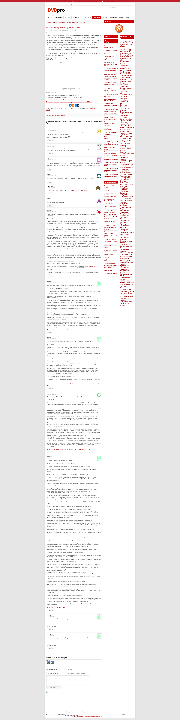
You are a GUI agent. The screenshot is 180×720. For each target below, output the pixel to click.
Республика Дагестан (124, 183)
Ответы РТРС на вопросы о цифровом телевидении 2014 (111, 170)
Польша (122, 162)
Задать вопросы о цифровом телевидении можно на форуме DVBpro (69, 102)
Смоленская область (124, 250)
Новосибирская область (125, 148)
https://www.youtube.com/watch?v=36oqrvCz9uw (59, 641)
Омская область (125, 149)
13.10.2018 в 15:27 (51, 616)
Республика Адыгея (126, 167)
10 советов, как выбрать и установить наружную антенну (111, 70)
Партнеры (78, 712)
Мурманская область (124, 135)
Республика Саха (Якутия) (126, 208)
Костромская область (124, 109)
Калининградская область (126, 89)
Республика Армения (126, 174)
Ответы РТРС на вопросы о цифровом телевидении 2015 (111, 176)
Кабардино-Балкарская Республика (124, 84)
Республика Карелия (124, 195)
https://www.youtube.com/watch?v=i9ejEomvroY (59, 622)
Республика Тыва (126, 214)
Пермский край (126, 161)
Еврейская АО (125, 72)
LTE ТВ (104, 17)
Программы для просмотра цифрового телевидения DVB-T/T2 (110, 90)
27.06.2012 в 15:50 (52, 187)
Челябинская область (125, 282)
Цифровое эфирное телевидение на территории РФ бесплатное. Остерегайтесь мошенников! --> (90, 1)
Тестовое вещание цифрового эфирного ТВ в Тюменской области (65, 97)
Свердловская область (126, 242)
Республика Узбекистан (123, 218)
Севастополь (124, 244)
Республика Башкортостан (126, 177)
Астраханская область (124, 48)
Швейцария (123, 291)
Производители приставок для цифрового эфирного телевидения (111, 84)
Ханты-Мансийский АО (126, 276)
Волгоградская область (125, 62)
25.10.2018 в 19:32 (51, 635)
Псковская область (127, 166)
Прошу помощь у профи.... (111, 273)
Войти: (48, 660)
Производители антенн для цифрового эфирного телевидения (111, 123)
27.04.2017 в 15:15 (51, 282)
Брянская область (126, 55)
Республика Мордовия (124, 204)
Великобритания (125, 56)
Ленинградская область (126, 126)
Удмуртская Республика (124, 266)
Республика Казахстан (124, 189)
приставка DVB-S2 (109, 270)
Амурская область (127, 43)
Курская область (125, 120)
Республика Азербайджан (124, 170)
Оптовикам (93, 4)
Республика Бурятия (124, 180)
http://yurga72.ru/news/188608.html (56, 607)
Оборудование (58, 17)
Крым (126, 117)
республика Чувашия (125, 304)
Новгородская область (125, 144)
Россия (53, 115)
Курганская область (126, 119)
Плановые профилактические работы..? (109, 259)
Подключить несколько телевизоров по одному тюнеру (110, 241)
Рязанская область (124, 230)
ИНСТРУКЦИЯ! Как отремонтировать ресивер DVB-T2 (111, 64)
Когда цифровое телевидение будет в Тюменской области (63, 95)
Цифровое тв (107, 190)
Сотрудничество (70, 712)
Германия (129, 70)
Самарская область (127, 232)
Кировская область (124, 106)
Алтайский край (126, 41)
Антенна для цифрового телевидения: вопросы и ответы (110, 52)
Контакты (62, 712)
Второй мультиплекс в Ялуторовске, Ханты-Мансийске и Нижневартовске (67, 99)
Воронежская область (125, 69)
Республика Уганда (125, 215)
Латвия (129, 124)
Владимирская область (125, 59)
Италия (128, 81)
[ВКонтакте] (70, 105)
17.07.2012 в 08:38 (51, 200)
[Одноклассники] (73, 105)
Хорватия (122, 279)
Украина (123, 269)
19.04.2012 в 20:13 (51, 159)
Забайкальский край (126, 75)
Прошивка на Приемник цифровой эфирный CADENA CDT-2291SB (110, 212)
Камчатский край (126, 95)
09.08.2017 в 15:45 (51, 394)
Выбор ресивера (108, 254)
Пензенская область (124, 158)
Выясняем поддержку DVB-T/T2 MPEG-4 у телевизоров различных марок (67, 190)
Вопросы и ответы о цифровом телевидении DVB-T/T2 (110, 58)
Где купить (97, 17)
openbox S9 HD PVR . (109, 221)
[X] (78, 105)
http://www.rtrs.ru (92, 266)
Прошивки (67, 17)
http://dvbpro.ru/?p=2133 (70, 30)
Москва (129, 133)
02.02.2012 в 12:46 (51, 130)
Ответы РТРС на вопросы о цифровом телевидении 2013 (111, 164)
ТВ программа (86, 712)
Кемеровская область (125, 102)
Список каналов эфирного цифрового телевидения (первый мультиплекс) (111, 111)
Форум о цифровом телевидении (65, 4)
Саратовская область (124, 235)
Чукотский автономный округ (126, 288)
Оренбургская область (125, 153)
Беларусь (129, 50)
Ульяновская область (124, 271)
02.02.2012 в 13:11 (51, 146)
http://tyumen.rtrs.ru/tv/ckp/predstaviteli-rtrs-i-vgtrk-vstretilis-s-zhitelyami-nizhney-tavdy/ (68, 449)
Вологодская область (125, 66)
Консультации (103, 4)
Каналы (127, 17)
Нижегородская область (126, 141)
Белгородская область (125, 52)
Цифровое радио (86, 17)
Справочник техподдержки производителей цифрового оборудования (111, 143)
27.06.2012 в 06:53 (51, 175)
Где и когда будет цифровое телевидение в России (111, 105)
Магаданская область (124, 132)
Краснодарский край (126, 113)
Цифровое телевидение (71, 714)
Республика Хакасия (124, 221)
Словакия (123, 248)
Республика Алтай (126, 172)
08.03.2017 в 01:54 (51, 211)
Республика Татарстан (124, 211)
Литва (128, 129)
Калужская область (124, 92)
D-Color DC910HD (109, 268)
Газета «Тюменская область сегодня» (57, 329)
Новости (49, 17)
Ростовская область (124, 226)
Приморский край (126, 164)
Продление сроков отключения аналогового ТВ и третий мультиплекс (110, 153)
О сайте (92, 712)
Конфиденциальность (108, 712)
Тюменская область (60, 115)
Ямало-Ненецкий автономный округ (126, 294)
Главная (49, 4)
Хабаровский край (126, 274)
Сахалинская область (124, 238)
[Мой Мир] (76, 105)
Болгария (128, 53)
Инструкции (76, 17)
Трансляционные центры (116, 17)
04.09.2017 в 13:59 (51, 458)
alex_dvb (50, 186)
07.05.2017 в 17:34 (51, 338)
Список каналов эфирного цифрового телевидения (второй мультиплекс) (111, 117)
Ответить (50, 140)
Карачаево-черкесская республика (124, 98)
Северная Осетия (126, 246)
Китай (127, 107)
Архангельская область (126, 45)
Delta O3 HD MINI (108, 203)
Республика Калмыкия (124, 192)
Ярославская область (124, 299)
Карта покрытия (82, 4)
